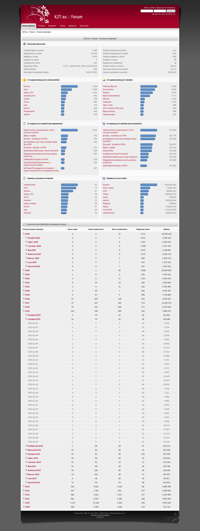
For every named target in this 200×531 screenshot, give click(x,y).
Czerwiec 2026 (34, 246)
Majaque (106, 203)
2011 (27, 499)
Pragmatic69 (29, 111)
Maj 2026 (32, 250)
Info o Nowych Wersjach (113, 108)
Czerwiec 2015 (34, 462)
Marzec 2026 (33, 258)
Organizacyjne (109, 114)
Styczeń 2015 (34, 482)
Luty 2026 (32, 262)
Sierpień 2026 (34, 238)
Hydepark (107, 102)
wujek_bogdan (30, 203)
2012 (27, 495)
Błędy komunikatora (111, 96)
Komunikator (108, 89)
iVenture (100, 517)
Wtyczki (106, 99)
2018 (27, 299)
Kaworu (27, 86)
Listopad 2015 (34, 319)
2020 (27, 291)
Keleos (27, 108)
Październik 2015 (35, 446)
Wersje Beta (108, 151)
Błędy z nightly (30, 136)
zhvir (26, 89)
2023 (27, 279)
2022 (27, 283)
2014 (27, 487)
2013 (27, 491)
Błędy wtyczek (109, 111)
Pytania (106, 93)
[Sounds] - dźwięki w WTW (35, 147)
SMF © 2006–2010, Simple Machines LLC (110, 513)
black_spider (108, 188)
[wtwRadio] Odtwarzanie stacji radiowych (41, 151)
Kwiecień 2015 (34, 470)
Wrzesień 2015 (34, 450)
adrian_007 (29, 93)
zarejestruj (171, 8)
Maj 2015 (32, 466)
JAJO (26, 197)
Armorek (27, 200)
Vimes (26, 102)
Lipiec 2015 (33, 458)
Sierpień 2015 (34, 454)
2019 (27, 295)
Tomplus (27, 213)
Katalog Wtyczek (110, 86)
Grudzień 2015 (34, 315)
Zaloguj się (160, 8)
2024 (27, 274)
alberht (27, 114)
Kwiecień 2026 (34, 254)
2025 (27, 270)
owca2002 (107, 210)
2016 (27, 307)
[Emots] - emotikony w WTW (35, 139)
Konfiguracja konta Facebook (115, 154)
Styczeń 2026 (34, 266)
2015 (27, 311)
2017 (27, 303)
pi (175, 63)
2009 (27, 507)
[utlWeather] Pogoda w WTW (36, 159)
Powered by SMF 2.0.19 (83, 513)
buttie (105, 197)
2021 (27, 287)
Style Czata (108, 105)
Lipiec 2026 (33, 242)
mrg (25, 105)
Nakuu (106, 207)
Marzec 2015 (33, 474)
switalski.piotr (29, 96)
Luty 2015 (32, 478)
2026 (27, 234)
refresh (27, 99)
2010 (27, 503)
